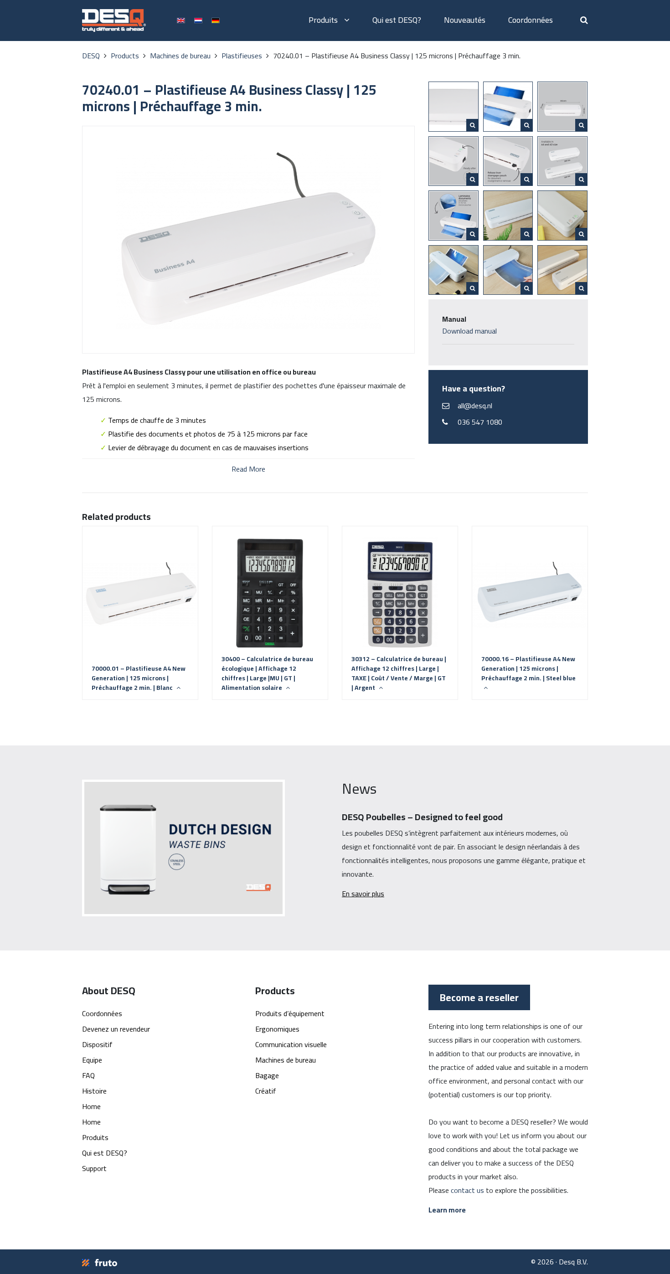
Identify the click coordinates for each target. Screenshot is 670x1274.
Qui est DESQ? (396, 20)
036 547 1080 (480, 422)
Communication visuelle (291, 1044)
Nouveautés (464, 20)
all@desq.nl (475, 405)
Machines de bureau (285, 1060)
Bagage (267, 1075)
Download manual (469, 331)
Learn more (447, 1210)
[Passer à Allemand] (215, 20)
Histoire (94, 1091)
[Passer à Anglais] (181, 20)
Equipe (92, 1060)
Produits (324, 20)
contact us (467, 1190)
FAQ (88, 1075)
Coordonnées (530, 20)
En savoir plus (363, 893)
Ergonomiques (277, 1029)
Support (94, 1168)
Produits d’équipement (290, 1013)
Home (91, 1106)
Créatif (265, 1091)
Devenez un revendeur (116, 1029)
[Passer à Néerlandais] (198, 20)
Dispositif (97, 1044)
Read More (248, 468)
